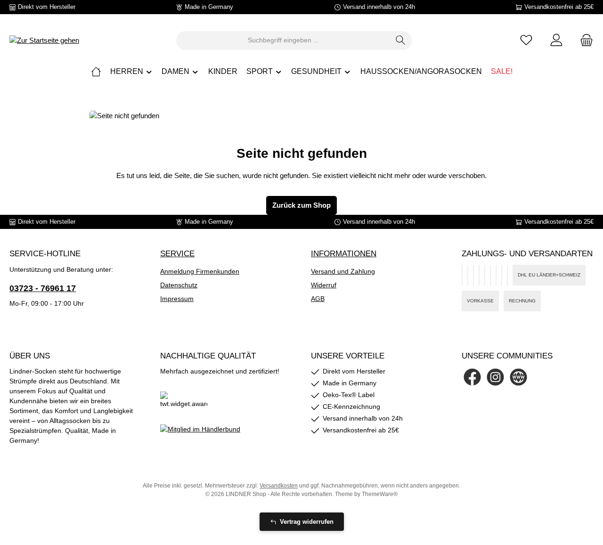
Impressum (177, 298)
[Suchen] (401, 40)
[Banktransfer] (496, 275)
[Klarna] (479, 275)
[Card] (501, 275)
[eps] (507, 275)
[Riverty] (484, 275)
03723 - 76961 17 (42, 288)
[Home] (96, 71)
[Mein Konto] (556, 40)
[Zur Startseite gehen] (44, 40)
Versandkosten (279, 485)
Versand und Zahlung (343, 271)
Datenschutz (178, 285)
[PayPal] (462, 275)
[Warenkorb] (584, 40)
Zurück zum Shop (301, 205)
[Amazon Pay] (467, 275)
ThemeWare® (380, 494)
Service (177, 253)
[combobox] (283, 40)
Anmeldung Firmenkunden (199, 271)
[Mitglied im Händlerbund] (200, 428)
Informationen (343, 253)
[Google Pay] (473, 275)
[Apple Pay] (490, 275)
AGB (318, 298)
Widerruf (323, 285)
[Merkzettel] (526, 40)
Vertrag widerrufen (307, 521)
